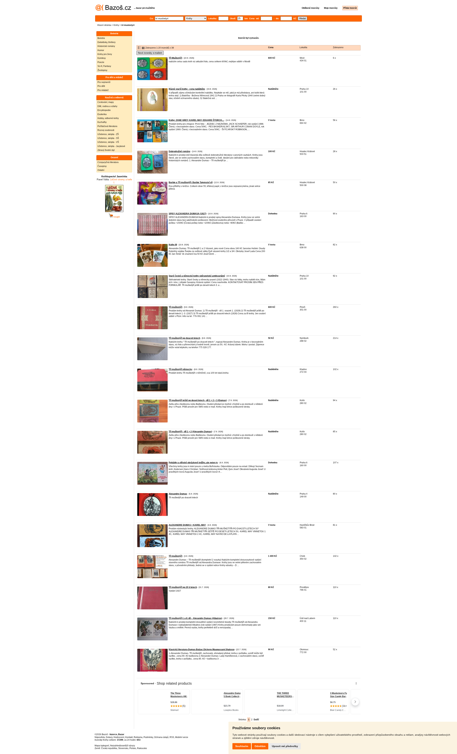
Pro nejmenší (103, 82)
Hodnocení (119, 737)
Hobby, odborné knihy (108, 118)
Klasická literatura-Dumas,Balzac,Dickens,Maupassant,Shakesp (201, 649)
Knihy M (173, 244)
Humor (100, 50)
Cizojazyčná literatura (108, 162)
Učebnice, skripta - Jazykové (111, 146)
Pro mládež (103, 90)
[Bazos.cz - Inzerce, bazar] (113, 10)
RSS (172, 737)
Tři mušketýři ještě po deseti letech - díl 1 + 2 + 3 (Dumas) (198, 400)
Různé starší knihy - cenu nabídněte (187, 89)
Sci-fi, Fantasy (104, 66)
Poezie (100, 62)
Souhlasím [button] (241, 746)
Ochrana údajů (161, 737)
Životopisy (102, 70)
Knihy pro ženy (104, 54)
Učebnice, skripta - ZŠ (108, 134)
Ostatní (100, 170)
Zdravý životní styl (106, 150)
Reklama (138, 737)
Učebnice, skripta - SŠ (108, 138)
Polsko (132, 748)
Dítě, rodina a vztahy (107, 106)
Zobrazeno (338, 47)
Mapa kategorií (102, 745)
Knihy (116, 25)
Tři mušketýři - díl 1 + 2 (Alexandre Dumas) (190, 431)
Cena (270, 47)
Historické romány (106, 46)
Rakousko (142, 748)
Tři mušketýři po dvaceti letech (184, 338)
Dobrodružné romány (179, 151)
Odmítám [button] (260, 746)
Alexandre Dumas (178, 494)
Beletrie (101, 38)
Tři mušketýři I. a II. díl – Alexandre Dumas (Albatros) (195, 618)
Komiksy (101, 58)
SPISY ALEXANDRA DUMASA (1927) (187, 213)
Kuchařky (102, 122)
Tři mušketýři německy (180, 369)
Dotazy (109, 737)
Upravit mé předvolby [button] (285, 746)
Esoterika (102, 114)
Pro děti (101, 86)
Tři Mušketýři (175, 58)
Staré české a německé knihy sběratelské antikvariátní (197, 276)
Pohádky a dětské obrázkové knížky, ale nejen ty (193, 462)
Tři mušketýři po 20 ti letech (183, 587)
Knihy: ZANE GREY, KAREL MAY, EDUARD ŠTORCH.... (196, 120)
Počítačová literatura (107, 126)
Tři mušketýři (175, 307)
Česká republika (109, 748)
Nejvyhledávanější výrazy (122, 745)
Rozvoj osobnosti (105, 130)
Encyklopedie (104, 110)
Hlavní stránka (104, 25)
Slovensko (123, 748)
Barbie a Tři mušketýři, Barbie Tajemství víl (190, 182)
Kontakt (129, 737)
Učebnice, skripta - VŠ (108, 142)
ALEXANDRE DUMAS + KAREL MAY (187, 525)
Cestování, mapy (105, 102)
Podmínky (148, 737)
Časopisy (102, 166)
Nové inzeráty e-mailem (150, 53)
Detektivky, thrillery (106, 42)
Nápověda (100, 737)
